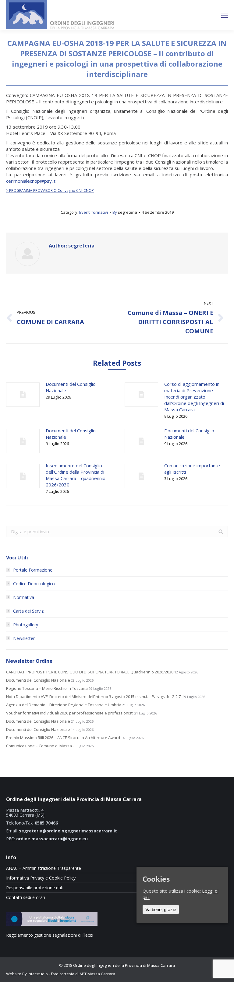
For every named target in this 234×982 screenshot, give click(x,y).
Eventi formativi (93, 212)
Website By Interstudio (27, 974)
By (124, 212)
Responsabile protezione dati (34, 887)
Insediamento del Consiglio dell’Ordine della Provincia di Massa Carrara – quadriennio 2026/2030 (75, 475)
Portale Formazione (32, 570)
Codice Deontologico (34, 583)
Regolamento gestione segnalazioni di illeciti (49, 935)
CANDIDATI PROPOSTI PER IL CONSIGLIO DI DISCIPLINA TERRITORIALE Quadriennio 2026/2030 (89, 672)
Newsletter (24, 638)
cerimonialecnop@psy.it (30, 181)
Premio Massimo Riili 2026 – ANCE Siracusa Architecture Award (63, 737)
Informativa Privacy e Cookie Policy (41, 878)
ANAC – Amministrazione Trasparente (43, 868)
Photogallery (25, 625)
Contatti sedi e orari (25, 897)
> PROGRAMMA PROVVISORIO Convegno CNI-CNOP (50, 190)
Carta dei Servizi (28, 611)
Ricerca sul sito (201, 15)
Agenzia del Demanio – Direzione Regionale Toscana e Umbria (63, 704)
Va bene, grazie (160, 909)
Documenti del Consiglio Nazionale (71, 387)
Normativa (23, 597)
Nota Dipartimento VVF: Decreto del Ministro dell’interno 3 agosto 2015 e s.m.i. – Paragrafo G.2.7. (94, 696)
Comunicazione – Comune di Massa (39, 746)
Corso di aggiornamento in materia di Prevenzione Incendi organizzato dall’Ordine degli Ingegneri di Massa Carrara (194, 397)
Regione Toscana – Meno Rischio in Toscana (47, 688)
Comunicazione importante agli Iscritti (192, 468)
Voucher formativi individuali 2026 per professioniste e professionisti (69, 713)
